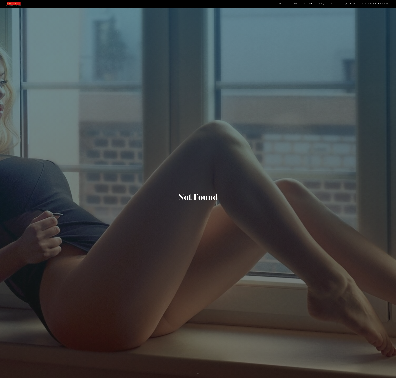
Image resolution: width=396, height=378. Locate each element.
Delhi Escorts (12, 3)
